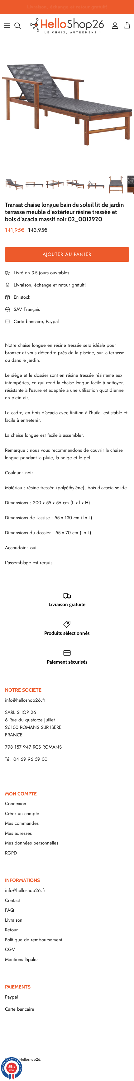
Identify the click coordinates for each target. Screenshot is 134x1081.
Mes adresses (18, 833)
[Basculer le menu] (7, 25)
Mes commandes (22, 823)
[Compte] (113, 25)
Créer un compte (22, 813)
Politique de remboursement (33, 939)
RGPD (11, 852)
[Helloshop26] (67, 25)
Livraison (13, 920)
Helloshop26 (29, 1059)
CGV (10, 949)
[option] (67, 104)
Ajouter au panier (67, 254)
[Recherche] (20, 25)
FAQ (9, 910)
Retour (11, 929)
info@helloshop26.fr (25, 700)
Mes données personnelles (31, 842)
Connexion (15, 803)
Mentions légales (21, 959)
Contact (12, 900)
